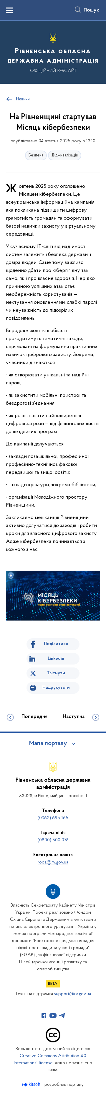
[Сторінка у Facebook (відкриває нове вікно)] (43, 1015)
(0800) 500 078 (53, 840)
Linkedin (56, 658)
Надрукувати (56, 687)
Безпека (36, 155)
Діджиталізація (65, 155)
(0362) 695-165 (53, 818)
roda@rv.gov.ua (53, 862)
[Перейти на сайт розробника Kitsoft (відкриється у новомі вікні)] (32, 1084)
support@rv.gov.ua (72, 994)
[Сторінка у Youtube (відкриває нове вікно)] (53, 1015)
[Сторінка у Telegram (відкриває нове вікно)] (62, 1015)
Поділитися (56, 643)
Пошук (91, 10)
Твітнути (56, 673)
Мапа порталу (48, 743)
